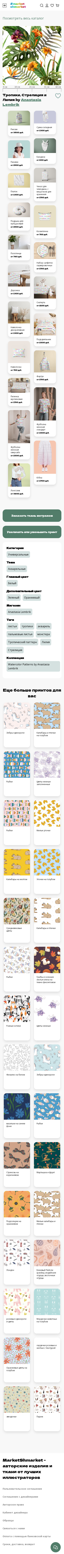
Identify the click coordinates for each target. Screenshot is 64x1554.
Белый (12, 583)
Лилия (46, 642)
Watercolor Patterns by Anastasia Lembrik (28, 666)
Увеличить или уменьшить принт (32, 532)
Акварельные (17, 569)
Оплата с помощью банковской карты (27, 1536)
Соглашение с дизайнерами (20, 1496)
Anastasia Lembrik (19, 612)
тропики (27, 626)
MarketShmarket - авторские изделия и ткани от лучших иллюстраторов (27, 1468)
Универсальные (18, 554)
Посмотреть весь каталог (23, 18)
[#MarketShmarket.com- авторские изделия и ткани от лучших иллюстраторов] (18, 5)
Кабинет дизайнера (15, 1512)
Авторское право (13, 1504)
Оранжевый (32, 597)
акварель (44, 626)
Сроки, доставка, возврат (19, 1544)
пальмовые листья (20, 634)
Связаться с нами (14, 1528)
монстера (43, 634)
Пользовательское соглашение (22, 1488)
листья (12, 626)
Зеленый (13, 597)
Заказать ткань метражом (32, 516)
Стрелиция (15, 650)
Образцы (8, 1520)
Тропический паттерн (22, 642)
